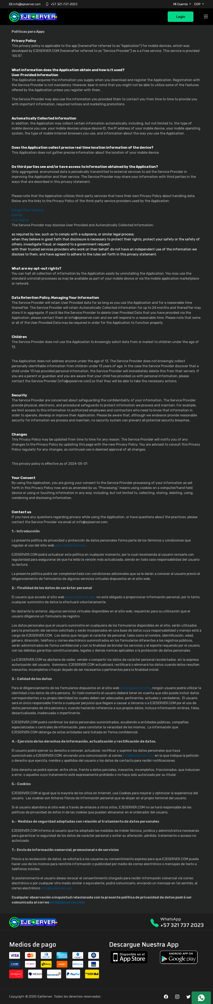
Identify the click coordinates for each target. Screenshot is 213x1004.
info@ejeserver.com (138, 756)
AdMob (17, 215)
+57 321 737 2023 (182, 925)
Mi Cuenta (180, 4)
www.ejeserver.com (70, 545)
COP (197, 4)
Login (180, 17)
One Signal (20, 220)
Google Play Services (28, 210)
